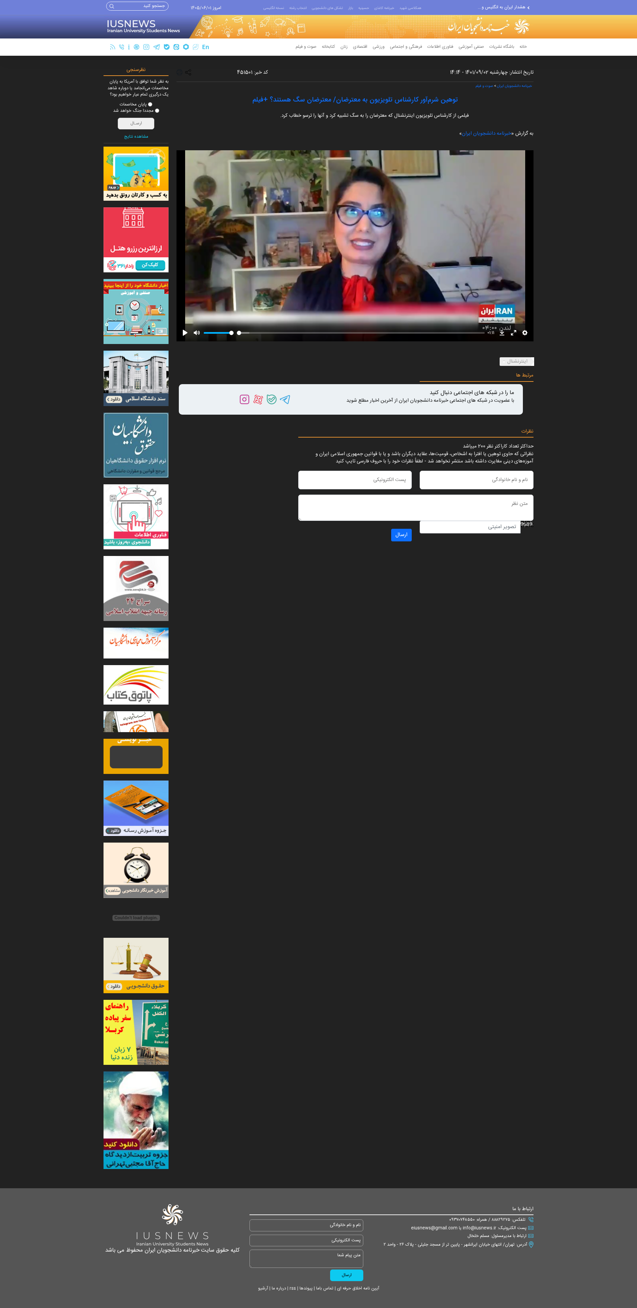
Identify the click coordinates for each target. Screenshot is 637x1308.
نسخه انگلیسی (273, 8)
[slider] (219, 333)
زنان (344, 46)
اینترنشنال (517, 361)
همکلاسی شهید (410, 8)
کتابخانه (328, 46)
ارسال (401, 534)
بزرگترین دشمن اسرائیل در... (500, 10)
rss (292, 1288)
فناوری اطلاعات (440, 46)
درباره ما (278, 1288)
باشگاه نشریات (501, 46)
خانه (523, 46)
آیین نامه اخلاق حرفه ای (357, 1288)
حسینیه (363, 8)
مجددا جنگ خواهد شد (133, 111)
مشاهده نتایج (136, 137)
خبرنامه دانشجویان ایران (514, 86)
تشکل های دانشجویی (327, 8)
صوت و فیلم (306, 46)
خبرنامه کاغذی (384, 8)
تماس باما (324, 1288)
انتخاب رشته (298, 8)
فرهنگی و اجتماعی (406, 46)
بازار (350, 8)
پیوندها (305, 1288)
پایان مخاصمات (133, 105)
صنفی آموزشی (471, 46)
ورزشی (379, 46)
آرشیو (263, 1288)
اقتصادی (360, 46)
